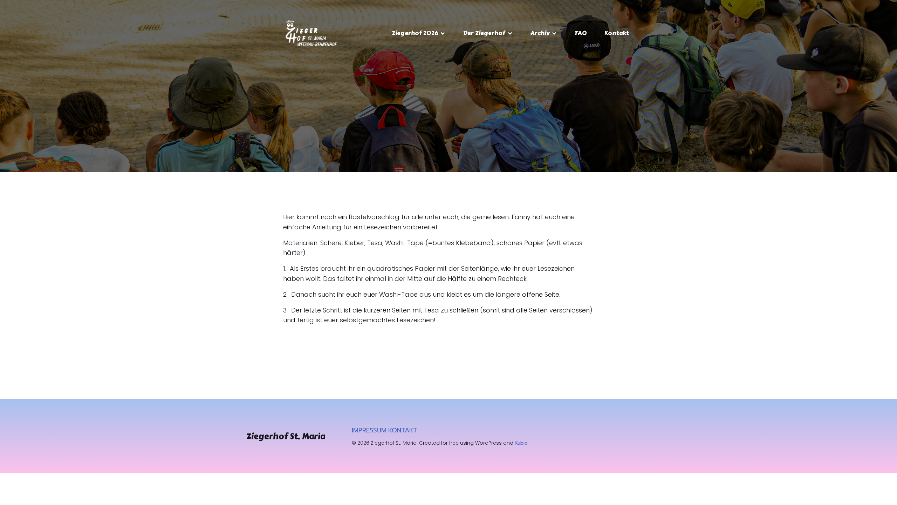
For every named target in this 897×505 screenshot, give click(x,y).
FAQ (581, 33)
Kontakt (616, 33)
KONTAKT (402, 430)
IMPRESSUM (369, 430)
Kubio (521, 443)
